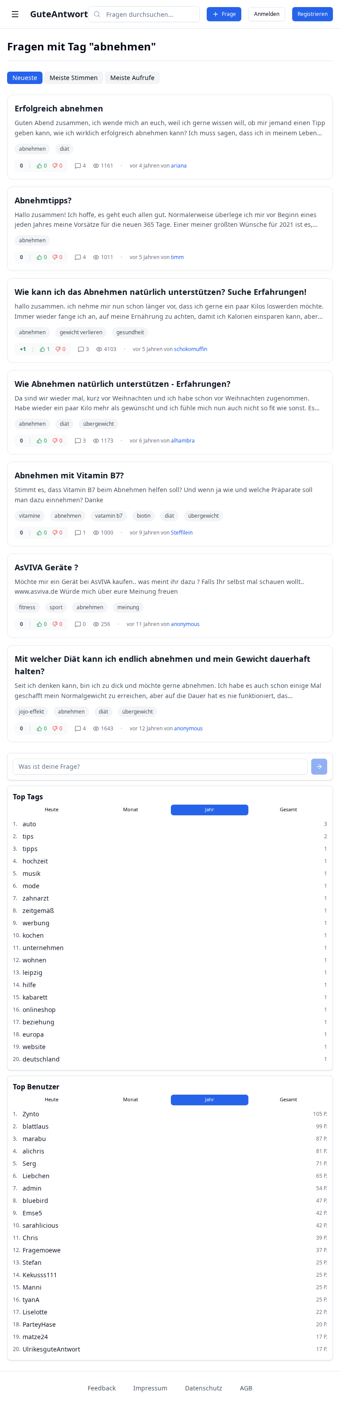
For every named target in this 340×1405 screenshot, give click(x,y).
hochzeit (35, 861)
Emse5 (32, 1213)
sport (56, 607)
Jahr (209, 809)
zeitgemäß (38, 910)
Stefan (32, 1262)
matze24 (35, 1336)
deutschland (41, 1059)
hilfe (29, 985)
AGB (246, 1388)
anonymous (185, 624)
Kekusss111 (40, 1275)
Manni (32, 1287)
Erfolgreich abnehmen (59, 108)
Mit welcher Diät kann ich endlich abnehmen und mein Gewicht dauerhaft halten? (162, 664)
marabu (34, 1138)
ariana (179, 165)
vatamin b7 (109, 515)
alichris (33, 1151)
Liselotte (35, 1312)
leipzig (32, 972)
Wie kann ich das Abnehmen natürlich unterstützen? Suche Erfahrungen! (160, 291)
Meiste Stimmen (74, 77)
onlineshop (39, 1009)
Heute (51, 809)
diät (64, 149)
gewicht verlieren (81, 332)
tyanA (31, 1299)
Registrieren (313, 14)
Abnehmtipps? (43, 200)
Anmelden (266, 14)
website (34, 1046)
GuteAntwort (59, 14)
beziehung (38, 1022)
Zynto (31, 1114)
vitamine (29, 515)
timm (177, 257)
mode (31, 886)
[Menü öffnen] (15, 14)
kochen (33, 935)
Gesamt (288, 809)
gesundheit (130, 332)
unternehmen (43, 947)
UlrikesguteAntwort (51, 1349)
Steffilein (182, 532)
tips (28, 836)
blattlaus (36, 1126)
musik (31, 873)
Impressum (150, 1388)
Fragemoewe (42, 1250)
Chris (30, 1237)
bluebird (35, 1200)
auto (29, 824)
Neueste (24, 77)
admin (32, 1188)
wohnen (34, 960)
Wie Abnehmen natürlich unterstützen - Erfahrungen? (123, 383)
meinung (128, 607)
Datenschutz (203, 1388)
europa (33, 1034)
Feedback (102, 1388)
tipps (30, 848)
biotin (144, 515)
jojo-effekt (31, 711)
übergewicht (98, 424)
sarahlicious (40, 1225)
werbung (36, 923)
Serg (29, 1163)
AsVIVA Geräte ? (46, 567)
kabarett (35, 997)
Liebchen (36, 1176)
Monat (130, 809)
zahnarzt (36, 898)
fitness (27, 607)
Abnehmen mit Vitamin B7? (69, 475)
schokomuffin (190, 349)
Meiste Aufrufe (132, 77)
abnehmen (32, 149)
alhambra (183, 440)
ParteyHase (39, 1324)
